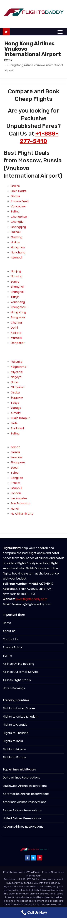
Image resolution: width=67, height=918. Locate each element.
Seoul (14, 468)
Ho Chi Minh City (22, 514)
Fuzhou (16, 232)
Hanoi (15, 509)
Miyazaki (17, 372)
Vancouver (18, 206)
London (16, 493)
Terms (7, 656)
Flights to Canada (15, 725)
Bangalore (18, 317)
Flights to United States (19, 708)
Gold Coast (18, 191)
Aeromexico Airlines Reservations (26, 794)
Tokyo (15, 403)
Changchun (19, 217)
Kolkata (16, 333)
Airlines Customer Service (21, 672)
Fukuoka (16, 362)
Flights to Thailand (15, 733)
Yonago (16, 408)
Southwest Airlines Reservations (25, 786)
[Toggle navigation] (60, 32)
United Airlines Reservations (22, 818)
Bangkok (17, 478)
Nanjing (16, 271)
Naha (14, 382)
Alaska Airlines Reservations (22, 810)
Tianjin (15, 297)
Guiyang (16, 237)
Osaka (15, 392)
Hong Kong (18, 312)
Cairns (15, 186)
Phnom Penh (20, 201)
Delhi (14, 328)
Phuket (16, 483)
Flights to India (13, 741)
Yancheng (18, 302)
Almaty (16, 413)
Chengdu (17, 222)
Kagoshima (18, 367)
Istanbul (16, 257)
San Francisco (20, 503)
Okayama (17, 387)
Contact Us (11, 639)
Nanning (16, 276)
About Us (9, 631)
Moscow (16, 457)
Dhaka (15, 196)
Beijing (15, 211)
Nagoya (16, 377)
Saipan (15, 447)
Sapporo (17, 397)
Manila (15, 452)
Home (8, 59)
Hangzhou (18, 247)
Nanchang (18, 252)
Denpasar (18, 343)
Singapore (18, 462)
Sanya (15, 282)
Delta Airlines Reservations (21, 777)
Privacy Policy (12, 647)
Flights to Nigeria (14, 749)
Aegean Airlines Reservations (23, 827)
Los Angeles (19, 498)
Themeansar (33, 875)
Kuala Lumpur (20, 418)
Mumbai (16, 338)
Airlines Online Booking (18, 664)
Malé (14, 423)
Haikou (15, 242)
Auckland (17, 428)
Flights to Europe (14, 757)
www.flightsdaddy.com (31, 599)
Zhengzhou (18, 307)
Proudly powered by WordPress (22, 872)
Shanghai (17, 287)
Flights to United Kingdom (20, 717)
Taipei (15, 473)
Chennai (16, 323)
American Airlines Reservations (24, 802)
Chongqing (18, 227)
